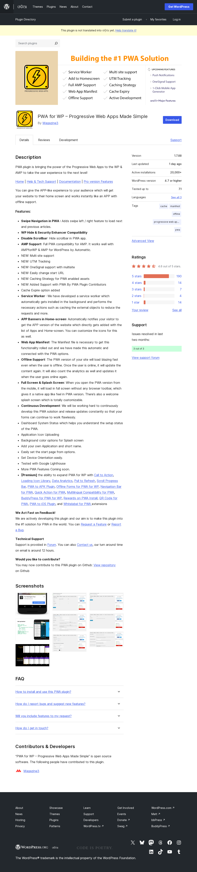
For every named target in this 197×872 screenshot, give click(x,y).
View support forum (145, 358)
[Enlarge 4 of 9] (81, 598)
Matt (155, 814)
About (19, 807)
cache (163, 206)
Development (68, 140)
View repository (104, 565)
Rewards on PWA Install (80, 498)
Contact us (85, 545)
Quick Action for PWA (50, 492)
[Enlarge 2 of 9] (44, 623)
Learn (87, 807)
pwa (177, 229)
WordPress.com (163, 807)
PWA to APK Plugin (41, 486)
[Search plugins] (56, 43)
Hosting (20, 820)
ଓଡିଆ (55, 847)
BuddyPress (160, 826)
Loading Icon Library (35, 481)
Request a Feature (94, 524)
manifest (175, 206)
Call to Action (103, 475)
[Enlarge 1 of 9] (44, 598)
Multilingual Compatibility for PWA (90, 492)
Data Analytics (62, 481)
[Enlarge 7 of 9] (118, 598)
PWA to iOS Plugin (42, 504)
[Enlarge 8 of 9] (118, 619)
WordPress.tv (93, 826)
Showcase (56, 807)
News (19, 814)
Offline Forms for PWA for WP (77, 486)
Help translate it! (125, 30)
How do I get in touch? (31, 728)
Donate (123, 820)
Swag (122, 826)
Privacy (20, 826)
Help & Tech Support (41, 181)
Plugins (53, 820)
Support (176, 140)
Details (24, 140)
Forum (51, 545)
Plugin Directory (25, 19)
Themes (54, 814)
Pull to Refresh (84, 481)
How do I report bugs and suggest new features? (50, 704)
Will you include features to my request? (43, 716)
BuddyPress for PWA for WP (41, 498)
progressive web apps (167, 221)
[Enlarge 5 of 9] (81, 619)
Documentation (70, 181)
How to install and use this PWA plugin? (43, 692)
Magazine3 (50, 123)
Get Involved (125, 807)
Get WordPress (178, 6)
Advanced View (143, 241)
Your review (140, 310)
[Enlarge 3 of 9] (44, 649)
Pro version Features (98, 181)
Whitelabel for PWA (77, 504)
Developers (90, 820)
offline (176, 213)
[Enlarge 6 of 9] (81, 639)
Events (121, 814)
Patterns (54, 826)
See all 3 (176, 197)
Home (19, 181)
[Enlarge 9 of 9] (118, 637)
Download (172, 119)
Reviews (44, 140)
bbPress (158, 820)
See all (177, 310)
